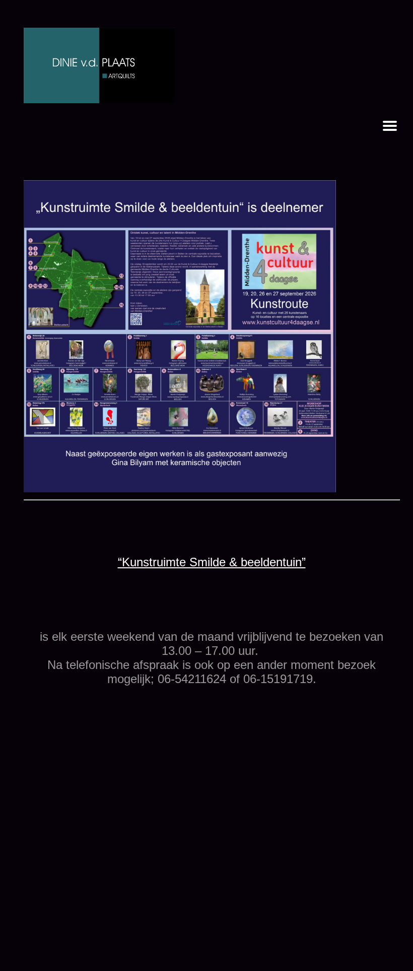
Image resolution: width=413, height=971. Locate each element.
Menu (390, 126)
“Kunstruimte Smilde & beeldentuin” (212, 562)
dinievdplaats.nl (99, 65)
